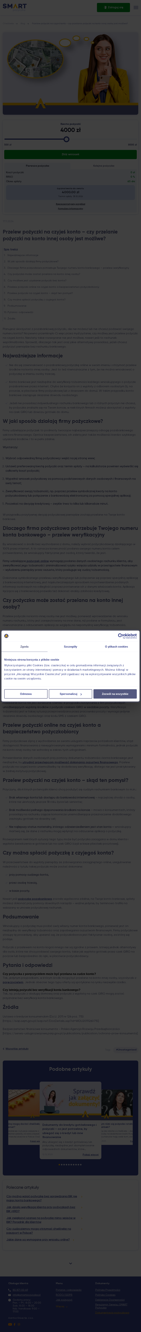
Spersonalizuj (68, 693)
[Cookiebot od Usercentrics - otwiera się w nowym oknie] (121, 636)
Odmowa (26, 693)
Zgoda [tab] (24, 646)
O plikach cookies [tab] (116, 646)
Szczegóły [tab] (70, 646)
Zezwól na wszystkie (115, 693)
